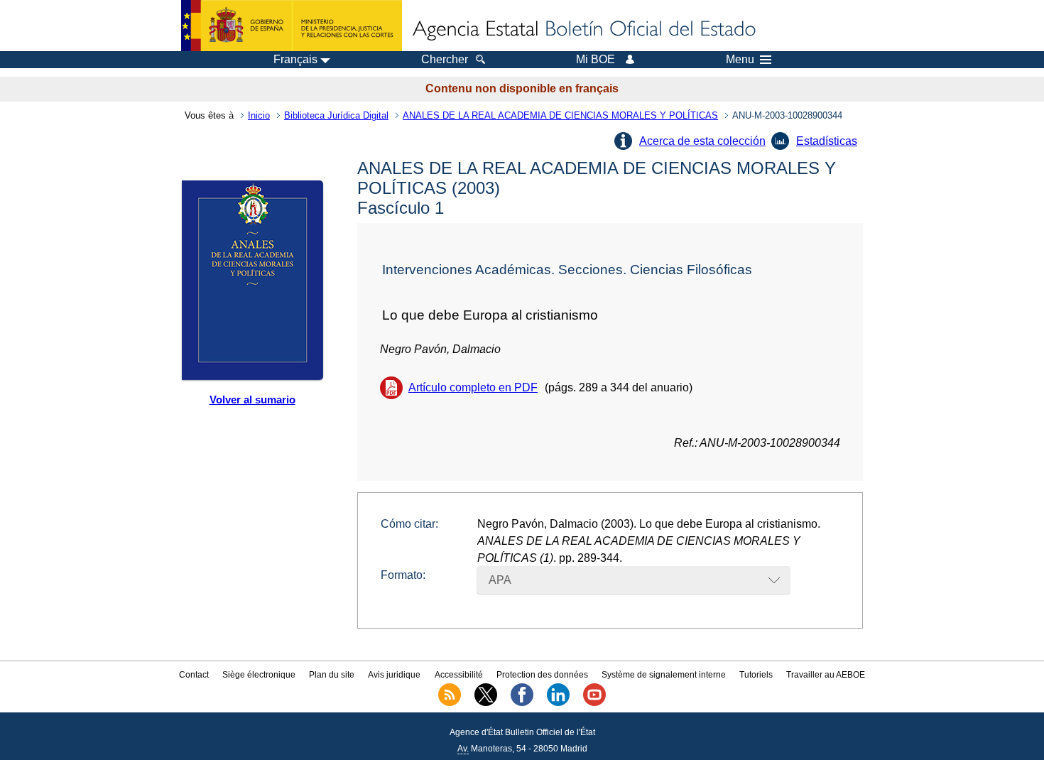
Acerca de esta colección (702, 141)
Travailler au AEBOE (825, 675)
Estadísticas (826, 141)
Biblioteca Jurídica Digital (336, 115)
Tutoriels (756, 675)
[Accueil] (583, 30)
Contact (194, 675)
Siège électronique (258, 675)
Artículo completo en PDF (473, 387)
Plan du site (331, 675)
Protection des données (542, 675)
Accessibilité (459, 675)
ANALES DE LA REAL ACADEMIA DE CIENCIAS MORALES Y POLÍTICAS (560, 115)
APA (500, 580)
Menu (740, 59)
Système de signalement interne (664, 675)
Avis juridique (394, 675)
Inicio (259, 115)
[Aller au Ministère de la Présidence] (291, 25)
